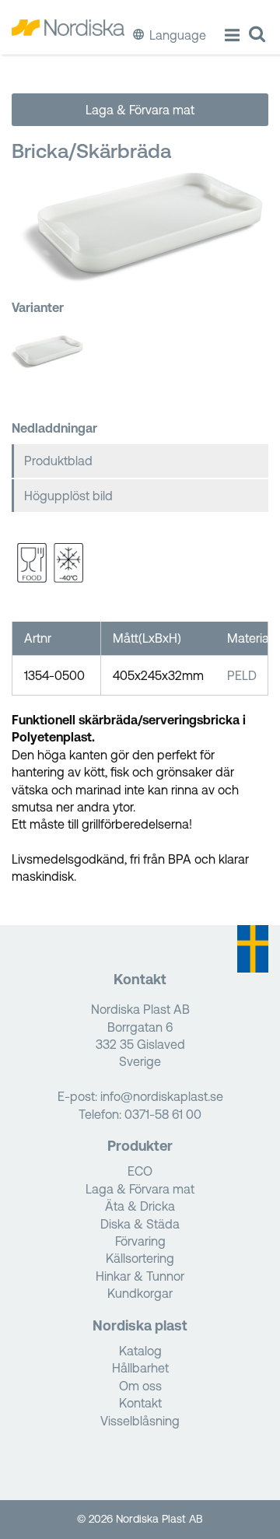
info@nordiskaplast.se (161, 1096)
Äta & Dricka (140, 1206)
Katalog (140, 1351)
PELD (242, 675)
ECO (140, 1171)
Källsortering (140, 1258)
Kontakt (140, 1403)
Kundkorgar (140, 1293)
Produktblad (58, 461)
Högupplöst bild (68, 496)
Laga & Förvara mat (140, 110)
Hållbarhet (140, 1368)
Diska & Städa (140, 1224)
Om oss (140, 1386)
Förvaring (140, 1241)
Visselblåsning (140, 1421)
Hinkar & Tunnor (140, 1276)
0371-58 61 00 (162, 1114)
